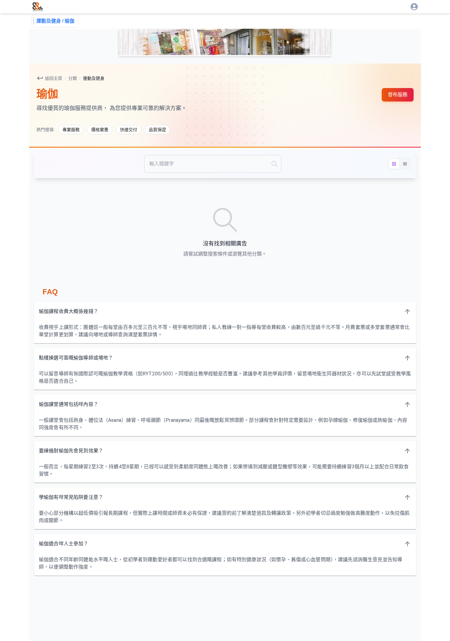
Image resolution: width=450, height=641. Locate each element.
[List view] (405, 164)
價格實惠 (99, 129)
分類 (72, 78)
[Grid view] (394, 164)
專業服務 (71, 129)
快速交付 (128, 129)
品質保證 (157, 129)
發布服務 (397, 94)
